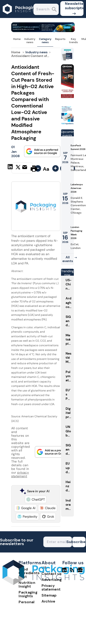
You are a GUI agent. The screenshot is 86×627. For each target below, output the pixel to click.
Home (17, 39)
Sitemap (49, 595)
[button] (36, 499)
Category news (45, 40)
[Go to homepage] (44, 584)
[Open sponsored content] (43, 31)
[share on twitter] (18, 168)
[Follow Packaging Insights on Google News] (80, 571)
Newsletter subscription (74, 5)
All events (67, 259)
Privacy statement (51, 587)
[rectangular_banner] (67, 124)
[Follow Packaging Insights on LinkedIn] (64, 571)
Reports (60, 39)
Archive (48, 601)
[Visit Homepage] (20, 17)
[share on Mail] (25, 168)
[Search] (54, 9)
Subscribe (79, 542)
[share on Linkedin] (11, 168)
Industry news (29, 40)
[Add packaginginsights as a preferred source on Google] (42, 151)
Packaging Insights (28, 594)
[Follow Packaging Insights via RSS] (72, 571)
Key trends (73, 40)
